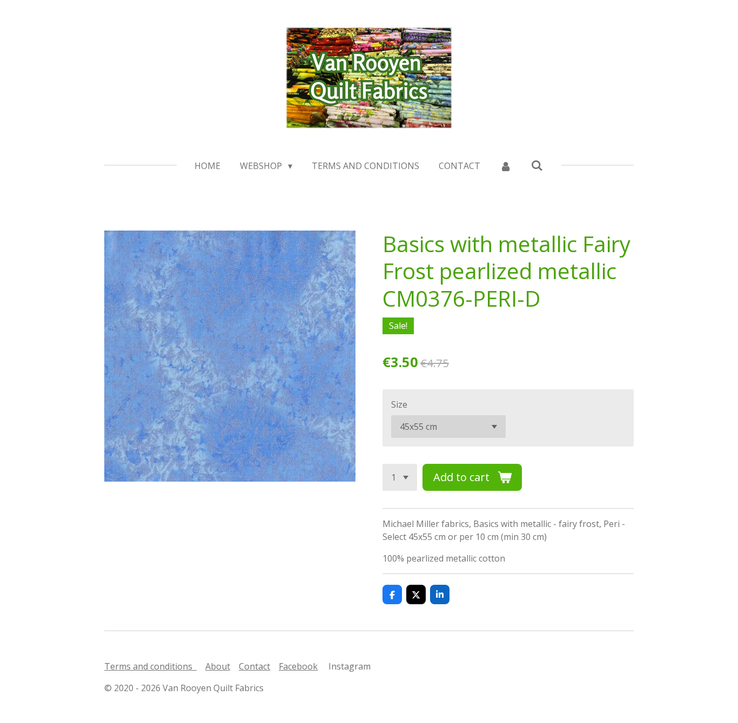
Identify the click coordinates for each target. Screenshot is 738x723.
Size (399, 404)
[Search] (537, 165)
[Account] (506, 166)
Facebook (298, 666)
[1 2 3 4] (400, 477)
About (217, 666)
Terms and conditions (150, 666)
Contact (254, 666)
